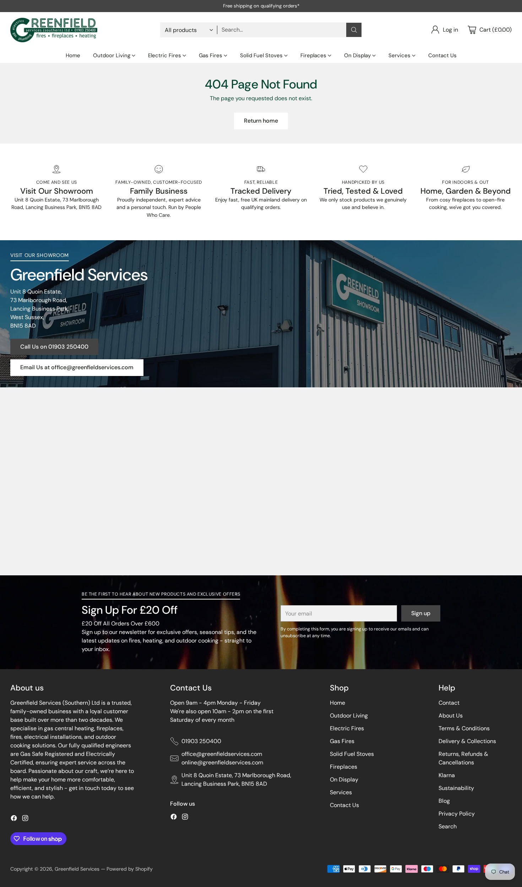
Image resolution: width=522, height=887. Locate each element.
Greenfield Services (77, 869)
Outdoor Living (349, 715)
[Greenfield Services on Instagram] (25, 819)
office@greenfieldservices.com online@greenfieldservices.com (222, 758)
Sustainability (456, 788)
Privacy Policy (457, 813)
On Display (344, 779)
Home (337, 702)
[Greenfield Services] (53, 30)
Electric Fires (347, 728)
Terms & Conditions (464, 728)
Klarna (447, 775)
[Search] (354, 29)
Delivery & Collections (467, 741)
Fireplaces (343, 766)
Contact (449, 702)
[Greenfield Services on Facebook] (14, 819)
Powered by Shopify (130, 869)
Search (448, 826)
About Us (451, 715)
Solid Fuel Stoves (352, 754)
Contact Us (344, 805)
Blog (444, 801)
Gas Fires (342, 741)
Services (341, 792)
